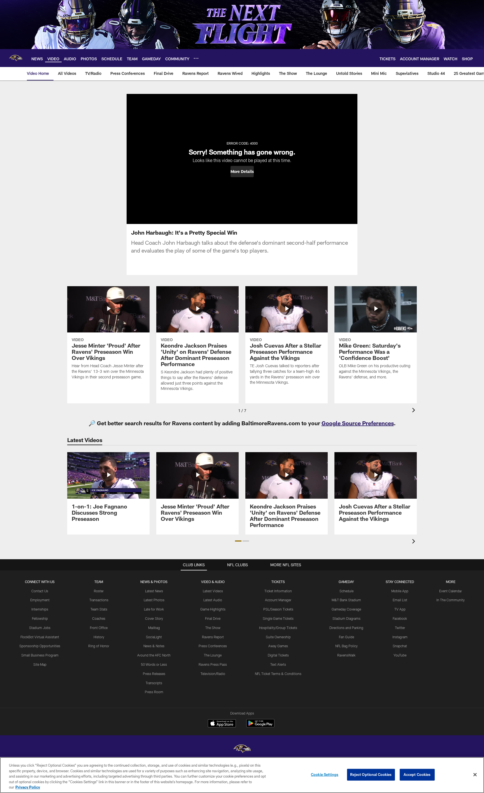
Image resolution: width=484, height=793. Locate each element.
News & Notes (153, 646)
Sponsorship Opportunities (39, 646)
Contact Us (39, 591)
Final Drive (212, 618)
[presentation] (414, 411)
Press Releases (154, 674)
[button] (242, 171)
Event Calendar (450, 591)
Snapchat (400, 646)
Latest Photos (154, 600)
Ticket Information (278, 591)
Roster (99, 591)
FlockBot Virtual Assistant (39, 637)
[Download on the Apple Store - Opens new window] (222, 724)
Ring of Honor (98, 646)
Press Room (154, 692)
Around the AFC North (154, 655)
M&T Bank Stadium (346, 600)
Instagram (400, 637)
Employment (40, 600)
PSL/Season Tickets (278, 609)
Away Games (278, 646)
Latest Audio (212, 600)
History (99, 637)
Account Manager (278, 600)
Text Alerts (278, 664)
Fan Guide (346, 637)
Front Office (99, 628)
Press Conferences (213, 646)
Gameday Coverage (346, 609)
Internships (39, 609)
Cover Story (154, 618)
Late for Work (154, 609)
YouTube (400, 655)
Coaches (98, 618)
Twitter (400, 628)
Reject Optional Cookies (371, 774)
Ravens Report (213, 637)
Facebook (400, 618)
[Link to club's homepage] (15, 58)
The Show (212, 628)
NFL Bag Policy (346, 646)
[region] (242, 775)
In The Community (450, 600)
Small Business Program (40, 655)
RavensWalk (346, 655)
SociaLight (154, 637)
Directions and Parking (346, 628)
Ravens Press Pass (213, 664)
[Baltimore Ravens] (242, 749)
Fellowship (40, 618)
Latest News (154, 591)
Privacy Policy (27, 787)
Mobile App (399, 591)
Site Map (39, 664)
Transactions (98, 600)
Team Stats (98, 609)
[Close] (475, 775)
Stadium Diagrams (346, 618)
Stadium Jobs (39, 628)
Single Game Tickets (278, 618)
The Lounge (213, 655)
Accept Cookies (417, 774)
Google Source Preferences (358, 423)
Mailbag (154, 628)
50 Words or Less (154, 664)
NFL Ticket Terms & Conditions (278, 674)
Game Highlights (212, 609)
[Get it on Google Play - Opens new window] (260, 726)
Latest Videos (213, 591)
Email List (400, 600)
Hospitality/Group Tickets (278, 628)
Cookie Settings (324, 774)
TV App (400, 609)
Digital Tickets (278, 655)
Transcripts (154, 683)
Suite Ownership (278, 637)
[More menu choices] (196, 58)
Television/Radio (213, 674)
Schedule (346, 591)
